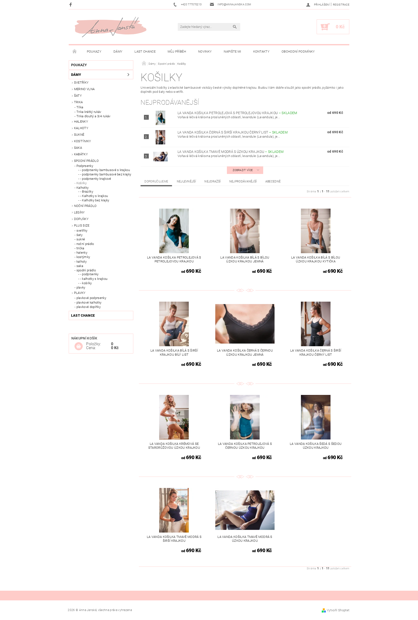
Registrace (341, 4)
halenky (81, 252)
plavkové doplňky (88, 307)
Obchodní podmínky (298, 51)
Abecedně (273, 181)
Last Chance (145, 51)
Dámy (117, 51)
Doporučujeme (156, 181)
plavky (80, 287)
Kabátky (81, 154)
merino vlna (84, 89)
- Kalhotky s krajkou (94, 196)
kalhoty (81, 261)
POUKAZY (94, 51)
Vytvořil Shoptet (338, 610)
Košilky (81, 183)
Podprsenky (84, 166)
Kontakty (261, 51)
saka (79, 266)
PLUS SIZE (82, 225)
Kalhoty (81, 128)
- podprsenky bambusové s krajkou (105, 170)
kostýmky (82, 141)
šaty (79, 235)
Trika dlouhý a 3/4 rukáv (93, 116)
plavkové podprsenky (91, 298)
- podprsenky (89, 274)
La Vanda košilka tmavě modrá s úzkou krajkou (231, 152)
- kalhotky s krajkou (93, 279)
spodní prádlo (86, 270)
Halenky (81, 121)
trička (80, 248)
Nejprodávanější (243, 181)
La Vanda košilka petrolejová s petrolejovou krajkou (237, 113)
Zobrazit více (243, 170)
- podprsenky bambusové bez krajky (105, 174)
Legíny (79, 212)
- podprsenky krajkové (95, 179)
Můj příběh (177, 51)
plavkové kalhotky (88, 302)
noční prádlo (85, 244)
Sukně (79, 134)
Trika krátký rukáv (88, 112)
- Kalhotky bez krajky (94, 200)
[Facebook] (71, 4)
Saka (78, 147)
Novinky (205, 51)
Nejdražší (212, 181)
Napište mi (232, 51)
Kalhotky (82, 187)
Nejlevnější (186, 181)
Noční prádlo (85, 206)
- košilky (86, 283)
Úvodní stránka (75, 51)
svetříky (81, 82)
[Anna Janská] (110, 27)
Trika (78, 102)
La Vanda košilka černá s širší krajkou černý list (233, 132)
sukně (80, 239)
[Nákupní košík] (79, 346)
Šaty (78, 95)
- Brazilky (86, 191)
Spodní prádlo (86, 161)
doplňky (81, 219)
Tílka (79, 107)
